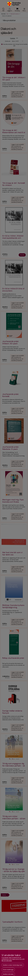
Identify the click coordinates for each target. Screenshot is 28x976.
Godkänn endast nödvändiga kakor (13, 965)
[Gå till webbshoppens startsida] (14, 4)
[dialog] (14, 962)
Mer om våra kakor (7, 960)
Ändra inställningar (8, 969)
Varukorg (17, 10)
